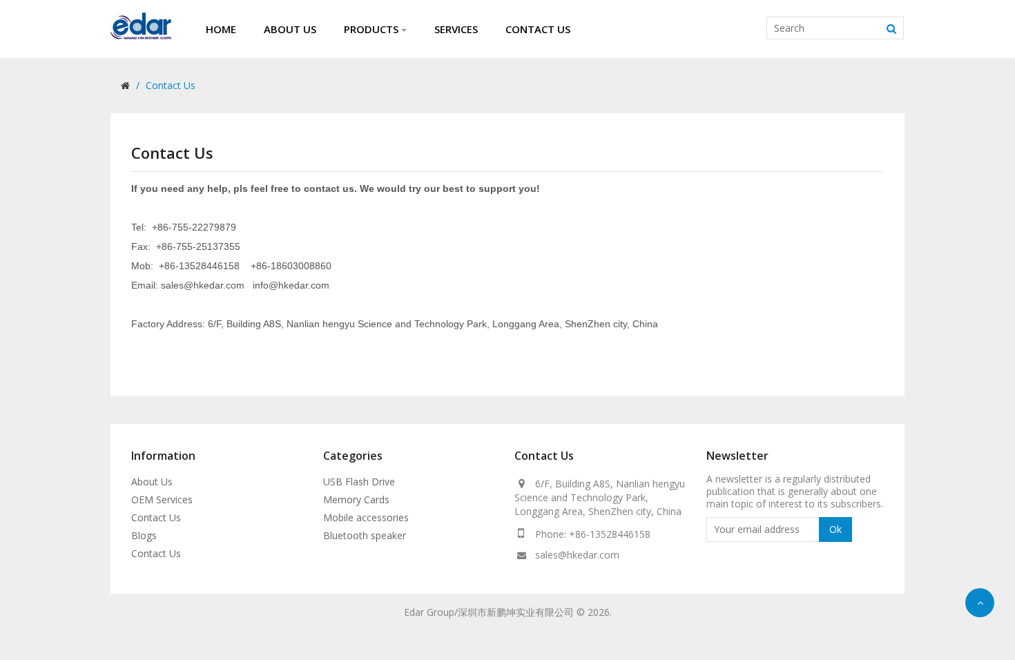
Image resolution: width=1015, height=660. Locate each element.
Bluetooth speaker (364, 535)
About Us (152, 481)
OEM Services (162, 499)
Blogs (144, 535)
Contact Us (170, 85)
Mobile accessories (366, 517)
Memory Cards (356, 499)
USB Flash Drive (359, 481)
